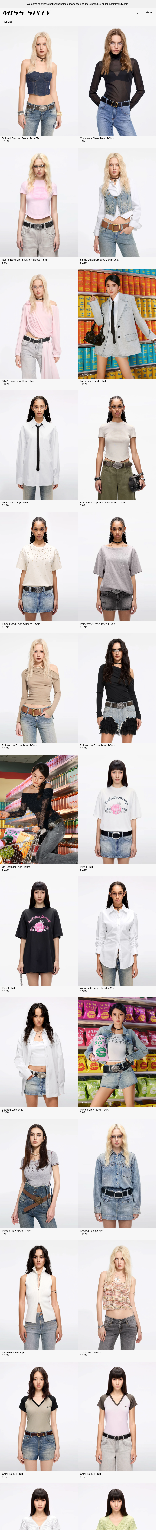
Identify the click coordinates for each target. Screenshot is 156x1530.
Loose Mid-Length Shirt (93, 381)
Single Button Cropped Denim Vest (99, 259)
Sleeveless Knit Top (13, 1352)
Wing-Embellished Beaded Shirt (97, 988)
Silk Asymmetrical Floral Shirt (18, 381)
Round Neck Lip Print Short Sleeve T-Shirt (25, 259)
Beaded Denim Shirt (91, 1231)
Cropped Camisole (90, 1352)
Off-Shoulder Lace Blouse (16, 867)
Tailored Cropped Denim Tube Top (21, 138)
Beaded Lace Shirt (12, 1109)
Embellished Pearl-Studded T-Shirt (21, 624)
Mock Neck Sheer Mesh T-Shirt (97, 138)
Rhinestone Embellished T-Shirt (97, 624)
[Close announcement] (152, 4)
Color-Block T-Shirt (12, 1474)
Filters (7, 21)
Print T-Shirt (86, 867)
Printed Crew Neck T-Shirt (94, 1109)
